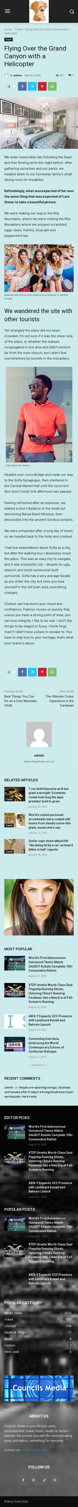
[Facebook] (22, 86)
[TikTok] (44, 1480)
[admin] (7, 75)
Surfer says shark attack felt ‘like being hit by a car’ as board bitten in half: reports (51, 845)
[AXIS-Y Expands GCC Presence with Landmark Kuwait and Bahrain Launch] (14, 1021)
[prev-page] (7, 862)
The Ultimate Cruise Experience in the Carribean (60, 701)
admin (17, 75)
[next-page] (14, 862)
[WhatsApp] (52, 86)
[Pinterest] (42, 86)
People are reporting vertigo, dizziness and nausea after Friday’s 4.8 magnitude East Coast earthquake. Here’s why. (38, 1091)
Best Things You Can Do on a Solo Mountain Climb (20, 701)
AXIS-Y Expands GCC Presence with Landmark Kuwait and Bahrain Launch (50, 1020)
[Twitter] (32, 86)
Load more (37, 1065)
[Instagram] (33, 1480)
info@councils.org (33, 1450)
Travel (18, 29)
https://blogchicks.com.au (39, 761)
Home (8, 29)
